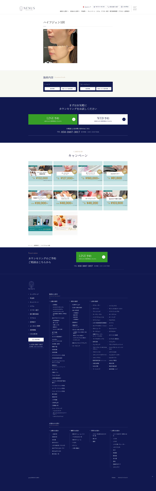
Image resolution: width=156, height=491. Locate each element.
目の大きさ (55, 442)
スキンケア (116, 467)
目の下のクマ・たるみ (58, 318)
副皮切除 (75, 315)
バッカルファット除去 (58, 385)
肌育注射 (95, 341)
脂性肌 (115, 456)
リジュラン (112, 341)
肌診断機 (113, 369)
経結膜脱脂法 (56, 320)
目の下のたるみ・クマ (58, 448)
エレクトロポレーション (100, 326)
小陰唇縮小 (76, 313)
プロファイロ (96, 352)
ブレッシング (96, 311)
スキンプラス (96, 357)
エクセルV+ (112, 331)
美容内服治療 (113, 366)
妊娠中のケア (117, 464)
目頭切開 (54, 349)
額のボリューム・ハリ (78, 434)
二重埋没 (54, 304)
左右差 (54, 440)
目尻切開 (54, 352)
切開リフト (55, 372)
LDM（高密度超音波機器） (100, 323)
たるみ (74, 442)
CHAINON (33, 334)
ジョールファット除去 (58, 391)
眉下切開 (55, 333)
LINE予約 (37, 339)
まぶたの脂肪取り (57, 336)
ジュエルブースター (114, 355)
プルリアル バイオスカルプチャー (100, 348)
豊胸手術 (75, 326)
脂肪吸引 (75, 322)
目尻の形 (54, 437)
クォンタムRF (56, 375)
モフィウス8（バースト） (116, 308)
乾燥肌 (115, 453)
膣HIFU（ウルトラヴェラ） (79, 343)
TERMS (113, 477)
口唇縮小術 (55, 405)
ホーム (30, 245)
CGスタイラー (113, 357)
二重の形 (54, 434)
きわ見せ (57, 340)
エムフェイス (113, 328)
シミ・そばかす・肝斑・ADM (120, 435)
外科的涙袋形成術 (57, 358)
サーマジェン (96, 331)
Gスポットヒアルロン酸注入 (79, 337)
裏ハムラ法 (55, 322)
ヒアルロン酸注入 (114, 339)
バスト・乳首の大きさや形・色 (99, 435)
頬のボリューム (76, 440)
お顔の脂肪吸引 (56, 378)
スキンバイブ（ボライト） (100, 355)
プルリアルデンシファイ (116, 344)
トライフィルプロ (114, 311)
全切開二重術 (56, 344)
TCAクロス (112, 320)
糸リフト (54, 369)
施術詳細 (52, 88)
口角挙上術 (55, 402)
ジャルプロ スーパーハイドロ (116, 348)
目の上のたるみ (56, 451)
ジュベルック (96, 344)
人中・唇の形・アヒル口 (58, 445)
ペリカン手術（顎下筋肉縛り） (59, 382)
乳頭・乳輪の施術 (77, 307)
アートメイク (96, 369)
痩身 (94, 441)
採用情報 (33, 330)
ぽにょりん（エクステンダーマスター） (59, 413)
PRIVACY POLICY (123, 477)
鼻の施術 (54, 394)
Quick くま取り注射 (57, 329)
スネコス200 (112, 352)
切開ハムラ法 (56, 325)
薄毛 (114, 461)
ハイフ (111, 326)
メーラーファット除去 (58, 388)
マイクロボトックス (98, 339)
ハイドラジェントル (98, 317)
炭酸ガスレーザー (98, 335)
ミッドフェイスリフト (58, 361)
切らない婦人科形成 (78, 329)
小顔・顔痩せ (76, 448)
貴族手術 (54, 397)
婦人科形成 (75, 310)
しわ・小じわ (116, 447)
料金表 (32, 298)
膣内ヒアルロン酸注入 (78, 335)
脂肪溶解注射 (99, 360)
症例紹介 (36, 245)
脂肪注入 (55, 327)
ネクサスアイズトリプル (58, 307)
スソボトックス (76, 340)
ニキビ (115, 441)
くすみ (115, 438)
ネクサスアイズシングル (58, 311)
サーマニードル (97, 314)
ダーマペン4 (112, 314)
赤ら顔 (115, 458)
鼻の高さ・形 (55, 454)
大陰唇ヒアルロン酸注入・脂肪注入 (79, 332)
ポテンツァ (96, 308)
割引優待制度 (34, 314)
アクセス (33, 318)
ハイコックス (113, 306)
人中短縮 (54, 400)
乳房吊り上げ (76, 304)
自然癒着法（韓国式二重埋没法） (59, 314)
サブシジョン (96, 320)
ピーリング (112, 317)
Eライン (74, 445)
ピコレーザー (96, 305)
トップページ (34, 294)
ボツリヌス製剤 (113, 335)
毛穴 (114, 450)
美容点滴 (111, 363)
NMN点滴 (95, 366)
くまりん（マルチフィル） (58, 416)
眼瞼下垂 (54, 346)
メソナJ (111, 323)
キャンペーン (34, 302)
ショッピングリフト (57, 410)
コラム (32, 306)
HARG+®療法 (113, 360)
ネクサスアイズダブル (58, 309)
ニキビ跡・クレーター (119, 444)
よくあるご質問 (35, 326)
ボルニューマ (96, 328)
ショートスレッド (57, 408)
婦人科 (95, 438)
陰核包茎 (75, 317)
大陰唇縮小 (76, 319)
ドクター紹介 (34, 310)
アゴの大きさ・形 (77, 437)
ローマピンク (76, 346)
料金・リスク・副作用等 (67, 88)
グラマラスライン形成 (58, 355)
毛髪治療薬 (96, 363)
